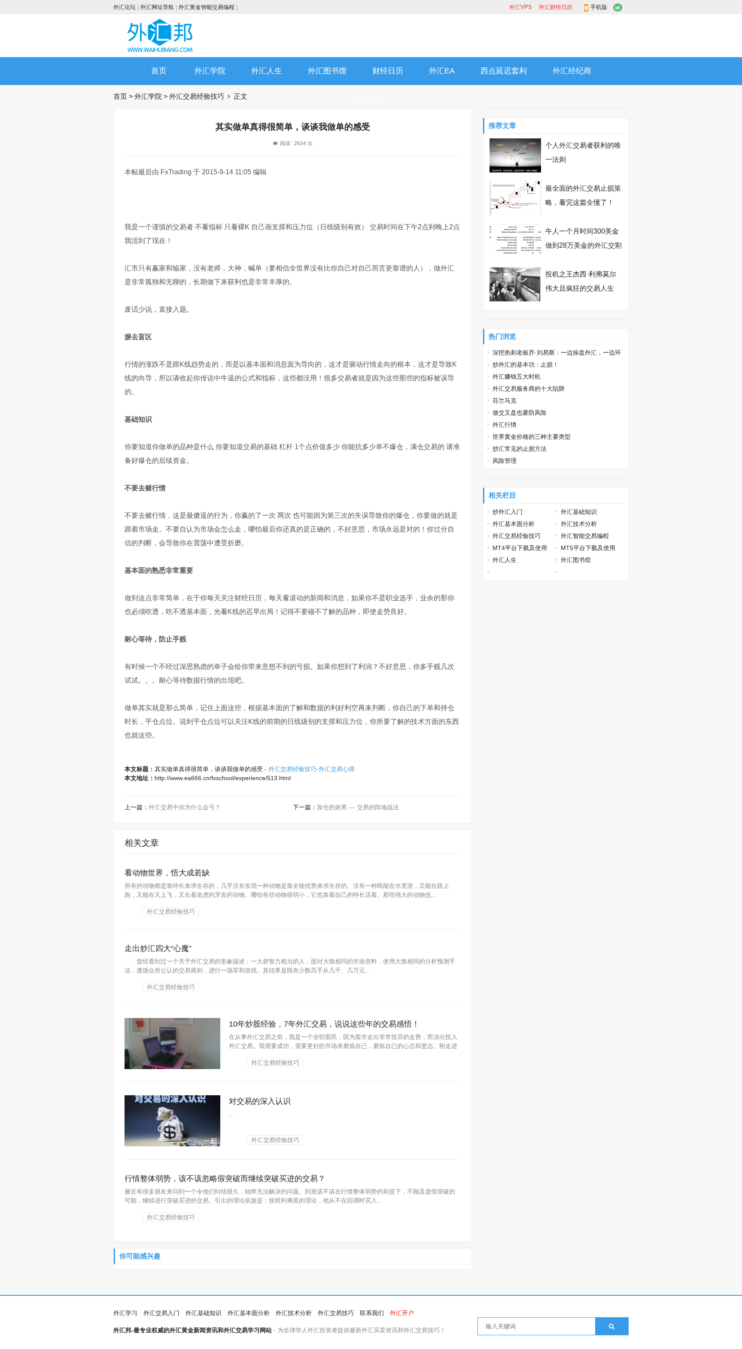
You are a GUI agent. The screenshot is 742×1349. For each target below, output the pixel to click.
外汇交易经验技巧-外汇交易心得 (311, 769)
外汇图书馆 (327, 71)
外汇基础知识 (579, 511)
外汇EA (442, 71)
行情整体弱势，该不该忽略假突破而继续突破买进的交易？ (225, 1178)
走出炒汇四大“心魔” (158, 948)
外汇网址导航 (157, 7)
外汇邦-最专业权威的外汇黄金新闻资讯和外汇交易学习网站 (192, 1330)
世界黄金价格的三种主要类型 (532, 436)
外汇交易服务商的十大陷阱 (529, 388)
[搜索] (611, 1326)
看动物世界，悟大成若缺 (167, 873)
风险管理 (505, 460)
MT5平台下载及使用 (588, 547)
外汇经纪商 (572, 71)
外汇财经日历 (555, 7)
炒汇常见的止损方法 (520, 448)
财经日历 (387, 71)
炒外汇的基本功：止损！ (526, 364)
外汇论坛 (124, 7)
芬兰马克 (505, 400)
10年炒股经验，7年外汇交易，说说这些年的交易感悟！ (324, 1024)
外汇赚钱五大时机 (517, 376)
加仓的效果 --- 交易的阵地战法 (358, 807)
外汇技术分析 (579, 523)
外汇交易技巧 (336, 1313)
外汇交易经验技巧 (196, 96)
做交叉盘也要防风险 (520, 412)
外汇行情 (505, 424)
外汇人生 (266, 71)
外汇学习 (125, 1313)
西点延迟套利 (503, 71)
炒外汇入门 (508, 511)
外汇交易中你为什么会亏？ (185, 807)
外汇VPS (520, 7)
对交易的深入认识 (260, 1101)
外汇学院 (210, 71)
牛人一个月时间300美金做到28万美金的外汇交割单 (583, 245)
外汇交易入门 (161, 1313)
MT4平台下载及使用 (520, 547)
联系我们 (372, 1313)
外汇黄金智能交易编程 (206, 7)
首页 (159, 71)
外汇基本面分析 (514, 523)
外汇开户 (371, 98)
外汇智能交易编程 (585, 535)
